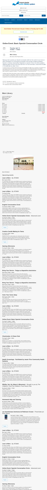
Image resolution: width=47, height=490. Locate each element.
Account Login (23, 8)
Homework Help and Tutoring (11, 399)
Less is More (10, 178)
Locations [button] (13, 19)
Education (16, 82)
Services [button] (31, 19)
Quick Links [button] (7, 19)
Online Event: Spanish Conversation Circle (21, 216)
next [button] (43, 113)
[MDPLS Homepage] (23, 3)
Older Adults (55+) (9, 81)
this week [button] (23, 113)
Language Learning (12, 82)
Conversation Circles (21, 82)
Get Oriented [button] (19, 19)
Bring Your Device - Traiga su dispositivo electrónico (19, 270)
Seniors (11, 84)
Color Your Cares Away (9, 295)
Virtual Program (7, 84)
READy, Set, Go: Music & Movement (21, 385)
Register (5, 227)
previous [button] (4, 113)
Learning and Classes (15, 84)
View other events (23, 31)
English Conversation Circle (11, 205)
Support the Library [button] (8, 22)
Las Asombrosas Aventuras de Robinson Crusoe (23, 412)
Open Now (24, 12)
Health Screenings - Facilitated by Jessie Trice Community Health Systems (23, 360)
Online (8, 82)
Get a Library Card (23, 10)
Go (21, 15)
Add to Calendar (13, 51)
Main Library (13, 54)
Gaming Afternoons (8, 246)
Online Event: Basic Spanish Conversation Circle (18, 319)
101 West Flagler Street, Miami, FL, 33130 (9, 152)
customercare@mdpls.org (7, 96)
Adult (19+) (14, 81)
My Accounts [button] (37, 19)
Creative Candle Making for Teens (13, 231)
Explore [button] (25, 19)
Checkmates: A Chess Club (11, 336)
